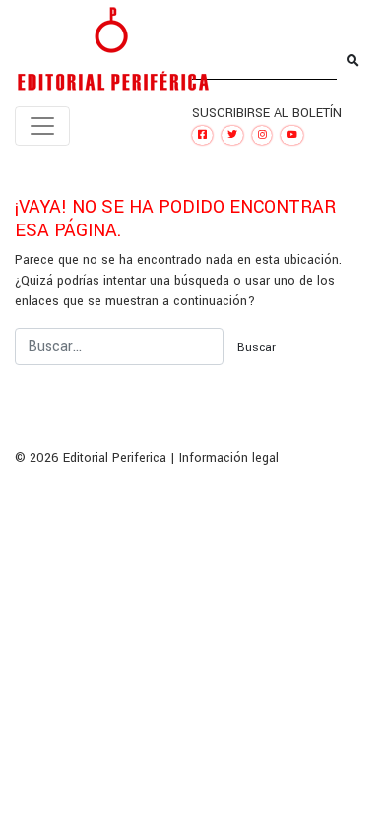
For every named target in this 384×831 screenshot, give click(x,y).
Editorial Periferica (114, 458)
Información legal (229, 458)
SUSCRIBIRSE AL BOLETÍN (267, 113)
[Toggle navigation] (42, 126)
